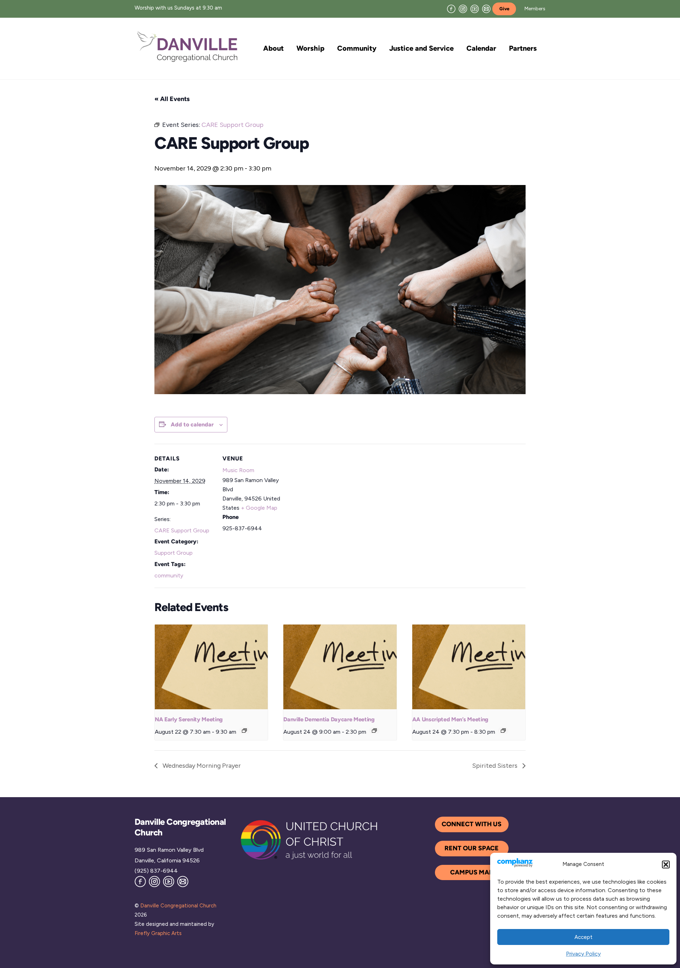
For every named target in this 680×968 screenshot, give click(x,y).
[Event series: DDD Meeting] (374, 730)
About (273, 48)
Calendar (481, 48)
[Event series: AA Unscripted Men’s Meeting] (503, 730)
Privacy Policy (583, 953)
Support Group (173, 552)
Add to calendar (192, 424)
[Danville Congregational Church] (188, 60)
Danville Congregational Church (178, 905)
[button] (665, 864)
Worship (310, 48)
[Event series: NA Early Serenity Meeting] (244, 730)
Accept (583, 937)
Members (535, 9)
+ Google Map (259, 507)
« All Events (172, 99)
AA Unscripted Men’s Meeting (450, 719)
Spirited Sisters (495, 766)
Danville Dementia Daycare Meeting (328, 719)
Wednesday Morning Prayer (201, 766)
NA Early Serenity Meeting (189, 719)
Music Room (238, 470)
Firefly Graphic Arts (158, 933)
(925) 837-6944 (156, 870)
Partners (523, 48)
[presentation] (211, 667)
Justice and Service (421, 48)
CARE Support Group (181, 530)
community (168, 575)
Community (356, 48)
